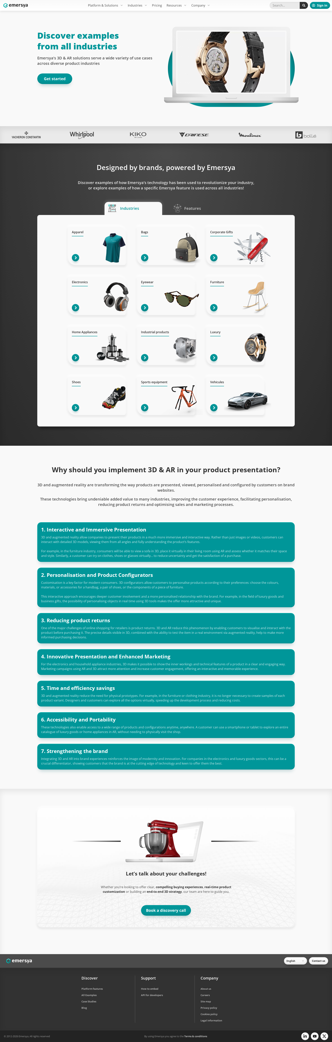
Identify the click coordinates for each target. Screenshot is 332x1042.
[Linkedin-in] (305, 1036)
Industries (135, 5)
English (290, 961)
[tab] (133, 208)
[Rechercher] (304, 5)
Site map (206, 1001)
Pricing (157, 5)
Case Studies (88, 1001)
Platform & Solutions (103, 5)
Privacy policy (209, 1008)
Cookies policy (209, 1014)
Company (198, 5)
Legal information (211, 1020)
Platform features (92, 988)
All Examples (89, 995)
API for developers (152, 995)
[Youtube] (315, 1036)
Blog (84, 1008)
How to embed (149, 988)
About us (206, 988)
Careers (205, 995)
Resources (174, 5)
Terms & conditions (195, 1036)
